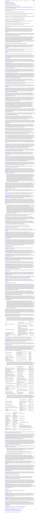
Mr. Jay (6, 214)
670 (34, 277)
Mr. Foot (6, 36)
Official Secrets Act (28, 284)
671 (34, 301)
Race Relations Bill (22, 19)
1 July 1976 (20, 0)
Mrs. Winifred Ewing (8, 339)
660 (34, 40)
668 (34, 229)
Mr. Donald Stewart (8, 73)
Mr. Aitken (6, 476)
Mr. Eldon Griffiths (7, 284)
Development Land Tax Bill (18, 26)
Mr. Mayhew (7, 257)
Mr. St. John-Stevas (8, 152)
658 (34, 4)
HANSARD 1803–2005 (8, 0)
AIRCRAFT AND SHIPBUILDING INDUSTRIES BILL (15, 510)
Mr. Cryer (6, 131)
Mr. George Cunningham (8, 250)
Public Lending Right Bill (29, 63)
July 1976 (17, 0)
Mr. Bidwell (6, 51)
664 (34, 136)
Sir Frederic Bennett (8, 168)
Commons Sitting (7, 1)
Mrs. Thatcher (7, 28)
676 (34, 446)
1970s (12, 0)
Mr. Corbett (6, 226)
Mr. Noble (6, 497)
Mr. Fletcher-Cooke (8, 195)
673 (34, 351)
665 (34, 159)
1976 (14, 0)
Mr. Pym (6, 55)
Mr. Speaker (7, 5)
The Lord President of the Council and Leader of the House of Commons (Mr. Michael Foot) (18, 7)
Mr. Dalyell (6, 97)
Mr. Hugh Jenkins (7, 63)
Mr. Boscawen (7, 314)
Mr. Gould (6, 82)
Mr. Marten (6, 445)
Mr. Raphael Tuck (7, 189)
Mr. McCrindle (7, 124)
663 (34, 113)
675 (34, 412)
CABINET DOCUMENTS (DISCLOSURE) (13, 509)
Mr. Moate (6, 272)
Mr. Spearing (7, 279)
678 (34, 486)
